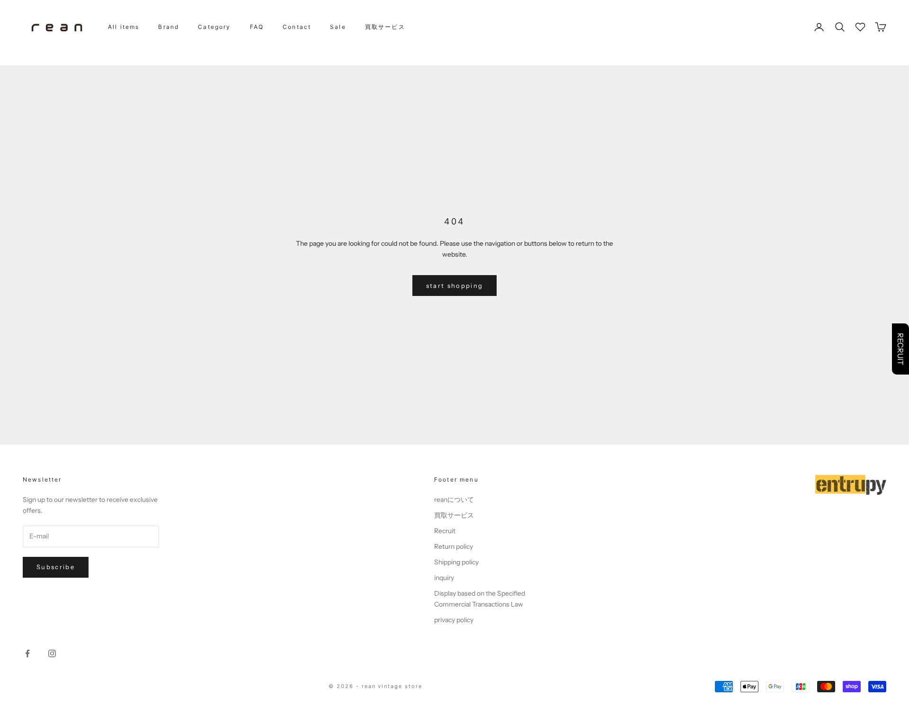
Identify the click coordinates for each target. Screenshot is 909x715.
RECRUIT (900, 349)
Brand (168, 26)
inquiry (444, 577)
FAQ (257, 26)
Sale (338, 26)
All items (123, 26)
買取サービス (385, 26)
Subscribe (55, 567)
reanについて (454, 499)
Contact (297, 26)
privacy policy (453, 620)
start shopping (454, 285)
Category (214, 26)
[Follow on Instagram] (52, 653)
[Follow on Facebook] (27, 653)
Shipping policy (456, 562)
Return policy (453, 546)
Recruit (444, 531)
